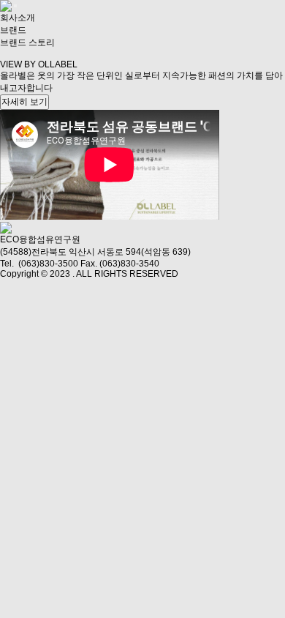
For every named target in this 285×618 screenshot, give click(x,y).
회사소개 (17, 17)
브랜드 (13, 30)
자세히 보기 (24, 102)
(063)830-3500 (48, 263)
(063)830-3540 (129, 263)
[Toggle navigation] (15, 5)
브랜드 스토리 (27, 42)
